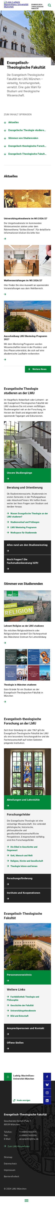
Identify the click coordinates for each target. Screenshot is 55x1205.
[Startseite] (8, 1077)
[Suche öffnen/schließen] (49, 5)
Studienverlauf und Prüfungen (24, 522)
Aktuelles (13, 122)
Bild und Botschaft (19, 1016)
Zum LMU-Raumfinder (19, 1146)
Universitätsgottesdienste (23, 1010)
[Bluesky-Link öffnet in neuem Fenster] (47, 1085)
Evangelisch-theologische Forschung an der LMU (29, 146)
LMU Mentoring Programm (23, 527)
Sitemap (8, 1157)
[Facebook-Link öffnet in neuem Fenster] (47, 1077)
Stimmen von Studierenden (23, 138)
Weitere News (39, 369)
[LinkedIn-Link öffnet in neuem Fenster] (47, 1101)
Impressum (9, 1170)
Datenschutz (10, 1163)
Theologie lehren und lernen (23, 866)
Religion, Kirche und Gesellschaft (26, 861)
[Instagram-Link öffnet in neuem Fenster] (47, 1093)
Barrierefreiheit (11, 1176)
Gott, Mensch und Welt (21, 855)
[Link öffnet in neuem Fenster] (27, 1088)
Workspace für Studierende (23, 532)
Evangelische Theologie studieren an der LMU (29, 130)
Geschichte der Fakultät (22, 1005)
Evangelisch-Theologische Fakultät (27, 154)
